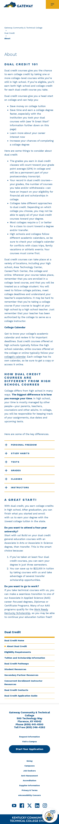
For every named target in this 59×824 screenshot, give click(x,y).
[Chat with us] (50, 815)
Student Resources (15, 669)
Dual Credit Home (14, 640)
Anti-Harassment (29, 776)
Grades (16, 470)
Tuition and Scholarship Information (24, 658)
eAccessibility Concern (29, 795)
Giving (29, 761)
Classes (16, 479)
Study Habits (20, 453)
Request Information (29, 737)
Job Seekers (29, 771)
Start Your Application (29, 749)
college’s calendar (15, 356)
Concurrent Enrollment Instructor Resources (23, 683)
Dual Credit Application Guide (20, 695)
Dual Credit (9, 33)
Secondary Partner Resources (21, 675)
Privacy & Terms (29, 790)
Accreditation (29, 780)
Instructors (20, 487)
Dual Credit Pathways (16, 663)
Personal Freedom (24, 444)
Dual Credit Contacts (16, 690)
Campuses (29, 766)
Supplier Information (29, 785)
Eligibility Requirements (17, 652)
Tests (15, 462)
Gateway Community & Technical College (23, 28)
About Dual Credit (17, 646)
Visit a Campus (29, 741)
